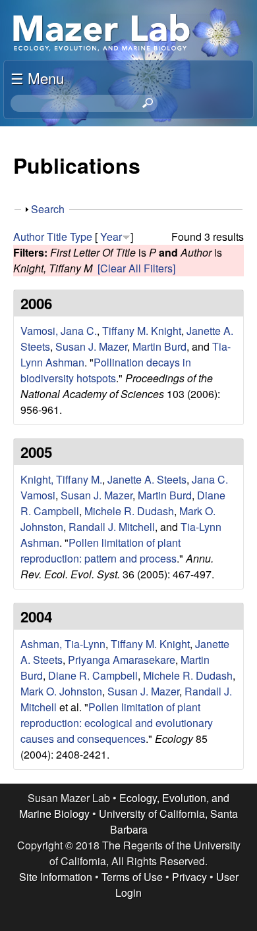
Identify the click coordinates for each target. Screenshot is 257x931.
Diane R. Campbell (93, 675)
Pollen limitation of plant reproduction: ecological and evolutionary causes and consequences (116, 722)
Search (48, 208)
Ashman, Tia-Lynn (62, 643)
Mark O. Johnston (61, 691)
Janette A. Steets (146, 479)
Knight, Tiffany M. (61, 479)
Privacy (189, 876)
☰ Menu (37, 77)
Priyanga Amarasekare (121, 659)
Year (111, 236)
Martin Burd (159, 346)
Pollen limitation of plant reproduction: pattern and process (100, 550)
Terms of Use (132, 876)
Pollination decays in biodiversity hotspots (105, 370)
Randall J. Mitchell (112, 526)
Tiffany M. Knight (141, 330)
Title (57, 236)
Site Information (55, 876)
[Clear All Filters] (136, 268)
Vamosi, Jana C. (58, 330)
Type (81, 236)
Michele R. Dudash (129, 510)
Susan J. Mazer (91, 346)
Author (28, 236)
